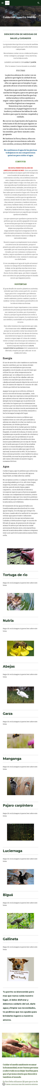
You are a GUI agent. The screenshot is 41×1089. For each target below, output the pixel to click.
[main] (20, 16)
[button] (2, 3)
